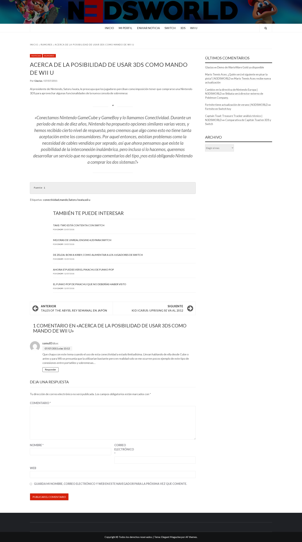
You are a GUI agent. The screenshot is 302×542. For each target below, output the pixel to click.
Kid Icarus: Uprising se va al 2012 (157, 308)
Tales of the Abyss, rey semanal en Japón (74, 308)
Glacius (38, 80)
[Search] (266, 28)
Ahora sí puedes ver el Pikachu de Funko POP (83, 269)
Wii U (193, 28)
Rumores (49, 56)
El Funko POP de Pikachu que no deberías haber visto (89, 284)
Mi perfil (125, 28)
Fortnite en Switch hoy (218, 108)
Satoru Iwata (76, 199)
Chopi (60, 229)
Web (33, 468)
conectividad (51, 199)
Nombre (37, 445)
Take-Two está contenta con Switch (78, 225)
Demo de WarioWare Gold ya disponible (240, 67)
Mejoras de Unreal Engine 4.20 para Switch (82, 239)
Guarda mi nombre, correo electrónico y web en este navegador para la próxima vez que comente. (110, 483)
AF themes (191, 536)
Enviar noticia (148, 28)
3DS (182, 28)
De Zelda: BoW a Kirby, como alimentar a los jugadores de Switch (98, 254)
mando (64, 199)
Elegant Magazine (171, 536)
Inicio (109, 28)
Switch (170, 28)
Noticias (36, 56)
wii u (87, 199)
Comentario (40, 403)
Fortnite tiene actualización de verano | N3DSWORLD (236, 104)
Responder (50, 369)
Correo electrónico (122, 449)
